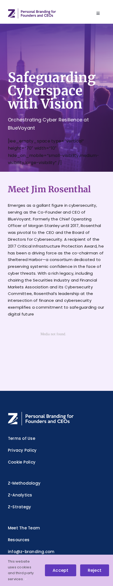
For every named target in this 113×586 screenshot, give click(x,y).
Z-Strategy (19, 507)
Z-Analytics (20, 495)
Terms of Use (21, 438)
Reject (94, 570)
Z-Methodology (24, 483)
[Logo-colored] (32, 10)
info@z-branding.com (31, 551)
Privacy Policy (22, 450)
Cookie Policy (21, 462)
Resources (18, 540)
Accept (60, 570)
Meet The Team (24, 528)
